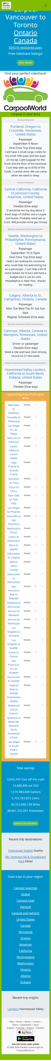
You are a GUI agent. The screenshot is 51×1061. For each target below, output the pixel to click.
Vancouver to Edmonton (13, 578)
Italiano (30, 1027)
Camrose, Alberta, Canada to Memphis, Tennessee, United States (25, 335)
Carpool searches (25, 888)
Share (15, 1024)
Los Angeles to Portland (13, 631)
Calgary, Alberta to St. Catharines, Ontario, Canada (25, 297)
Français (20, 1027)
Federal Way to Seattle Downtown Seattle (13, 693)
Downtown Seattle (20, 850)
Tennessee (25, 932)
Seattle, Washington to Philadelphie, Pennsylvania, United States (25, 240)
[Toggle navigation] (45, 5)
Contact (36, 1021)
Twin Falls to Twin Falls (14, 499)
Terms (19, 1021)
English (10, 1027)
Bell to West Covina (14, 566)
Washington (25, 963)
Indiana (25, 982)
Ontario (25, 32)
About (27, 1021)
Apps (36, 1024)
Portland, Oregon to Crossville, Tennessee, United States (25, 130)
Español (40, 1027)
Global (25, 894)
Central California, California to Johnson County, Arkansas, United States (25, 193)
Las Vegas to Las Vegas (14, 429)
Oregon (25, 938)
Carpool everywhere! (25, 913)
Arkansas (25, 944)
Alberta (25, 976)
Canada (25, 40)
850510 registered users (25, 47)
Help (11, 1021)
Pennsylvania (25, 957)
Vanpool (25, 907)
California (25, 951)
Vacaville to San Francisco (14, 520)
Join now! (25, 62)
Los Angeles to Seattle (13, 644)
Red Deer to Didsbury (13, 409)
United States (25, 919)
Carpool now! (26, 900)
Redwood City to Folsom (13, 709)
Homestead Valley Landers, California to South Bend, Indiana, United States (25, 373)
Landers (13, 1009)
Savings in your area (25, 823)
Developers (26, 1024)
